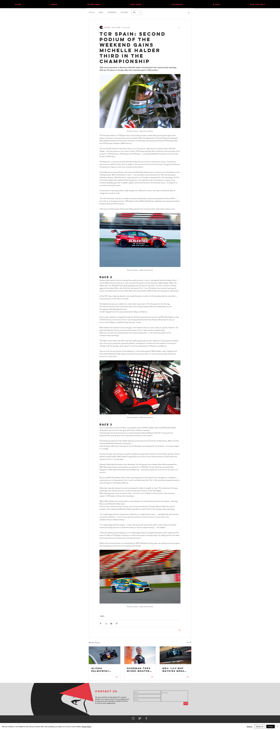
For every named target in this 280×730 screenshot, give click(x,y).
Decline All (259, 726)
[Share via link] (117, 623)
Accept (270, 726)
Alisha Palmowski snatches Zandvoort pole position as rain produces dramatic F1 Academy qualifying (103, 669)
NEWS (101, 12)
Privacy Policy (86, 726)
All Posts (91, 12)
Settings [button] (249, 726)
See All (189, 642)
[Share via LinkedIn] (111, 623)
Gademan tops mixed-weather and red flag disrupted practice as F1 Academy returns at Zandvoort (139, 669)
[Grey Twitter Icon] (140, 718)
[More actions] (179, 27)
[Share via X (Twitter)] (106, 623)
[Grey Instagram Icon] (133, 718)
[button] (189, 12)
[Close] (277, 726)
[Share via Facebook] (101, 623)
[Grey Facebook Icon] (146, 718)
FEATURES (124, 12)
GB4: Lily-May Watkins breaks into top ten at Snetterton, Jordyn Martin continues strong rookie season (175, 669)
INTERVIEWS (112, 12)
